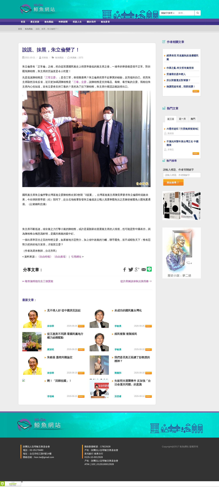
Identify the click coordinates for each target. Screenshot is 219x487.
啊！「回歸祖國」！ (59, 380)
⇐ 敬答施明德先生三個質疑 (37, 281)
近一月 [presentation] (182, 119)
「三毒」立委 (78, 82)
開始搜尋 (172, 182)
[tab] (171, 118)
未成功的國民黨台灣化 (128, 310)
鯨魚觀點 (29, 29)
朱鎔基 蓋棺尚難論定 (59, 357)
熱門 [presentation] (193, 119)
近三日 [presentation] (170, 119)
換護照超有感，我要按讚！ (181, 86)
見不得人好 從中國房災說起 (64, 310)
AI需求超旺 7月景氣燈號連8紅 (183, 128)
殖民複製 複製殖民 (125, 333)
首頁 (20, 29)
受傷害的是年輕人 (176, 74)
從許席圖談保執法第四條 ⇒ (136, 281)
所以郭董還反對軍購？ (179, 80)
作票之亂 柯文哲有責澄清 (180, 67)
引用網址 (76, 256)
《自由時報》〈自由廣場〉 (52, 256)
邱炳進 (45, 57)
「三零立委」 (50, 77)
